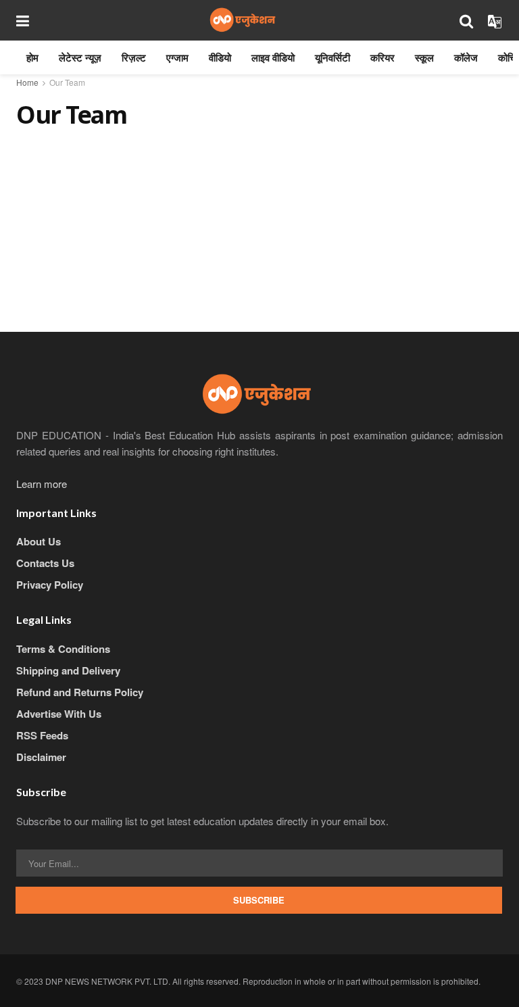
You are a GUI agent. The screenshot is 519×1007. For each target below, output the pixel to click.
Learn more (41, 483)
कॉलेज (466, 57)
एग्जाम (177, 57)
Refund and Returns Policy (79, 692)
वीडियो (220, 57)
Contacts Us (45, 563)
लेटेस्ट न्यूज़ (80, 57)
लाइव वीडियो (273, 57)
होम (32, 57)
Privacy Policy (49, 584)
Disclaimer (41, 757)
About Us (38, 541)
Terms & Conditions (63, 648)
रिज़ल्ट (134, 57)
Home (27, 82)
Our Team (67, 82)
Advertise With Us (58, 713)
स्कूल (424, 57)
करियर (382, 57)
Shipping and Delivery (68, 670)
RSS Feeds (42, 735)
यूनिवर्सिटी (332, 57)
